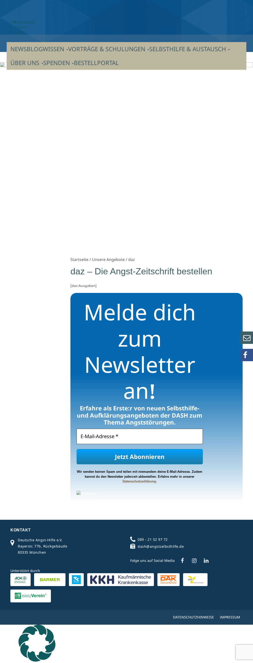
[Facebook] (182, 560)
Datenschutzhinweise (193, 617)
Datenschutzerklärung (139, 481)
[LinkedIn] (206, 560)
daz (131, 259)
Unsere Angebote (108, 259)
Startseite (79, 259)
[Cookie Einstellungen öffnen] (37, 660)
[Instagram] (194, 560)
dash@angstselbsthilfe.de (161, 546)
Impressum (230, 617)
